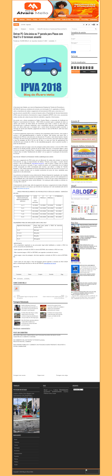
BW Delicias (74, 233)
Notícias (22, 19)
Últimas (29, 19)
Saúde (16, 464)
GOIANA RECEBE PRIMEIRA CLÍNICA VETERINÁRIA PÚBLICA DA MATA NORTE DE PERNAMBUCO (88, 238)
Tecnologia (76, 19)
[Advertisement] (82, 85)
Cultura (16, 445)
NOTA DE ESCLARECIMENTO (87, 265)
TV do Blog (84, 19)
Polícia (35, 19)
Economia (42, 19)
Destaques (20, 278)
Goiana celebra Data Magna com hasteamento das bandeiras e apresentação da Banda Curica (23, 395)
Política (16, 462)
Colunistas (93, 19)
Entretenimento (18, 453)
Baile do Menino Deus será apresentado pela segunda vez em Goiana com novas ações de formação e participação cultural (88, 246)
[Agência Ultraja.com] (92, 473)
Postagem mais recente (19, 375)
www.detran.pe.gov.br (38, 163)
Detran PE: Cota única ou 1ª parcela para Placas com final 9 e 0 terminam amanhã (38, 35)
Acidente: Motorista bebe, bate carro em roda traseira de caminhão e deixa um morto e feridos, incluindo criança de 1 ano (83, 293)
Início (72, 202)
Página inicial (40, 375)
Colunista (16, 442)
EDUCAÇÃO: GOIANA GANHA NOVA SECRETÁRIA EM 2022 (87, 275)
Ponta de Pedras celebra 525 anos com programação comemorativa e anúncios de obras (88, 226)
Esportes (50, 19)
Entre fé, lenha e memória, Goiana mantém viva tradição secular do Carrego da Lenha (88, 284)
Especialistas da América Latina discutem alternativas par (41, 24)
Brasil (15, 439)
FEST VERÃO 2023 (75, 262)
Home (16, 19)
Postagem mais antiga (62, 375)
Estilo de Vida (66, 19)
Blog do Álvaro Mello (28, 472)
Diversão (57, 19)
